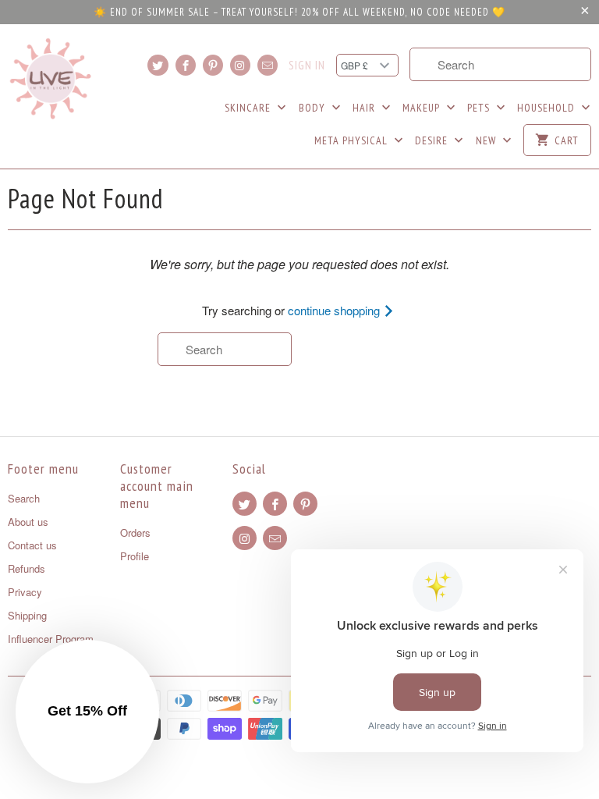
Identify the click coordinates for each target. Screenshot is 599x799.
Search (24, 498)
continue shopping (335, 310)
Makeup (422, 108)
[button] (87, 711)
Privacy (25, 591)
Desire (433, 140)
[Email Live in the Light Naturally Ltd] (267, 65)
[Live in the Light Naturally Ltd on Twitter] (157, 65)
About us (28, 521)
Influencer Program (51, 638)
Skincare (249, 108)
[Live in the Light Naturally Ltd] (51, 79)
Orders (135, 532)
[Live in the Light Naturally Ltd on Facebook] (185, 65)
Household (547, 108)
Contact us (32, 545)
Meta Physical (352, 140)
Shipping (27, 615)
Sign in (307, 66)
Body (313, 108)
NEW (487, 140)
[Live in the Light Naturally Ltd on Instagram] (240, 65)
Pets (480, 108)
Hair (365, 108)
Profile (134, 556)
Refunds (26, 568)
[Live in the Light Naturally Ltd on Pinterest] (213, 65)
